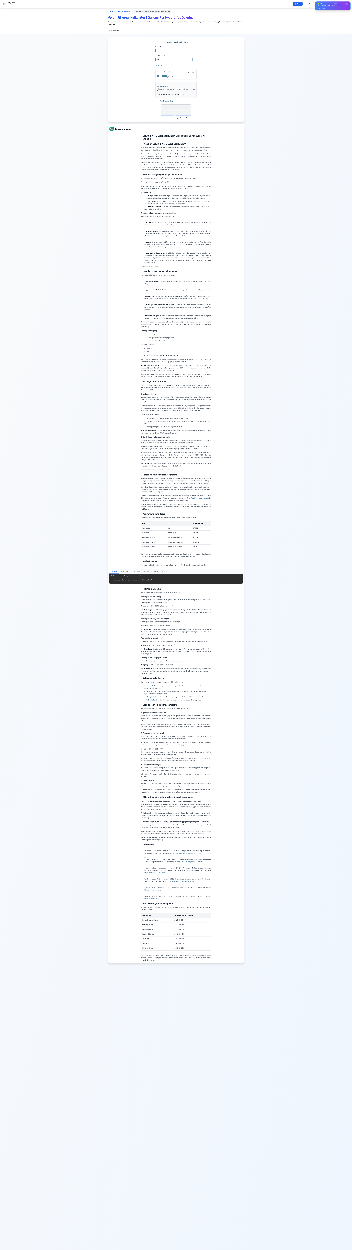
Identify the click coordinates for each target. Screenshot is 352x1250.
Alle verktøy (308, 3)
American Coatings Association (201, 498)
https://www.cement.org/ (152, 890)
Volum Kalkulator (152, 700)
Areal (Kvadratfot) (161, 56)
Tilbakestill (158, 66)
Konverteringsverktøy (123, 11)
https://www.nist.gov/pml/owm (154, 873)
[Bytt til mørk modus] (340, 3)
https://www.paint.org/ (151, 898)
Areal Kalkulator (152, 686)
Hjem (111, 11)
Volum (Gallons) (160, 47)
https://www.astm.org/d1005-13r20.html (190, 862)
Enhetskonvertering (153, 691)
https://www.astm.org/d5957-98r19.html (187, 853)
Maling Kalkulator (152, 697)
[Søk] (335, 4)
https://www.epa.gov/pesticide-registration (181, 881)
